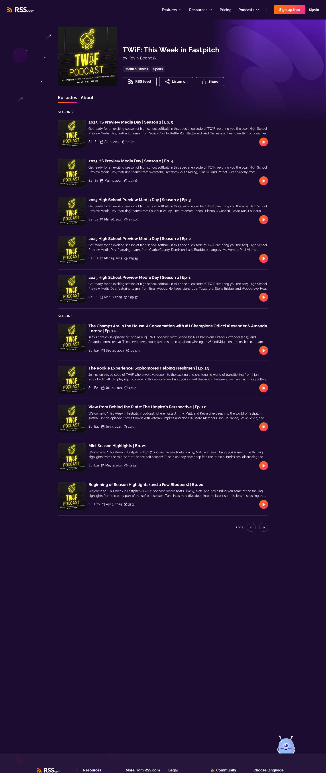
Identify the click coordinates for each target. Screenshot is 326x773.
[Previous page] (251, 527)
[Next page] (263, 527)
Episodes (67, 97)
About (87, 97)
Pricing (226, 10)
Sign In (314, 10)
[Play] (263, 142)
